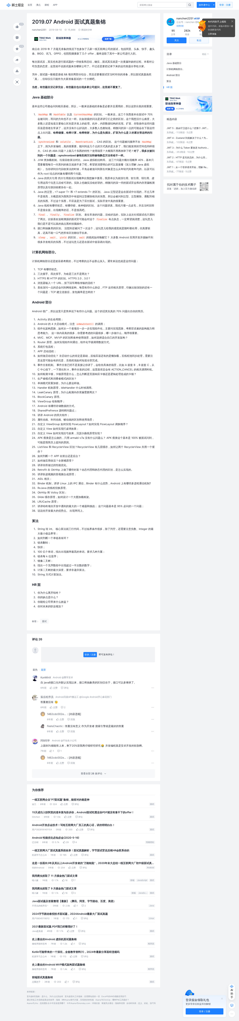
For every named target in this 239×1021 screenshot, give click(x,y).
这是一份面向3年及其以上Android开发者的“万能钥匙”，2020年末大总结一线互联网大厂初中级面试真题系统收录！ (93, 863)
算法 (168, 81)
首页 (30, 4)
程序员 (151, 943)
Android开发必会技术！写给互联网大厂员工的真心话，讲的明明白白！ (73, 825)
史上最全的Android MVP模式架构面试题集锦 (58, 964)
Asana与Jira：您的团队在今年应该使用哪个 (46, 1003)
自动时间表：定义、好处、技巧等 (141, 1003)
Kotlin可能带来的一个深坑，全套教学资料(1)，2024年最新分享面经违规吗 (76, 951)
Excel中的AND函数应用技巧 (113, 996)
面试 (152, 804)
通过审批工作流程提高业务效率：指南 (43, 1000)
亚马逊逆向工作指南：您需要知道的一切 (82, 996)
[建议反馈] (232, 1005)
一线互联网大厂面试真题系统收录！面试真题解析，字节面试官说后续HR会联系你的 (80, 850)
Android (150, 867)
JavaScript (142, 880)
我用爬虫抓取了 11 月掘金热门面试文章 (55, 875)
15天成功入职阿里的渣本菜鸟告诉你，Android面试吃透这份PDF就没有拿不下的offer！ (83, 812)
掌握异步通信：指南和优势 (113, 1003)
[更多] (232, 1014)
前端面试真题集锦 (42, 977)
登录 (225, 4)
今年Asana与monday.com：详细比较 (83, 1003)
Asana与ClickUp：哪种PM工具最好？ (112, 1000)
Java (151, 905)
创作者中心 (204, 4)
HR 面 (169, 87)
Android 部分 (173, 75)
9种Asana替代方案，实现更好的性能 (78, 1000)
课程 (47, 4)
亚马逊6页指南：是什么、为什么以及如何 (45, 996)
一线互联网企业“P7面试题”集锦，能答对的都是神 (60, 799)
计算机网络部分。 (175, 69)
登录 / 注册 (90, 654)
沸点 (38, 4)
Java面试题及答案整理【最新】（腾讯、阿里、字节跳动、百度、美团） (74, 901)
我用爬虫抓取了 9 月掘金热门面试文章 (54, 888)
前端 (132, 880)
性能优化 (150, 842)
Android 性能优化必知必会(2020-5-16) (55, 837)
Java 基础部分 (173, 63)
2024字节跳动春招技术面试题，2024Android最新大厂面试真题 (70, 913)
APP (55, 4)
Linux (151, 918)
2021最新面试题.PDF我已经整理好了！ (55, 926)
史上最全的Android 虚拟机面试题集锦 (54, 939)
